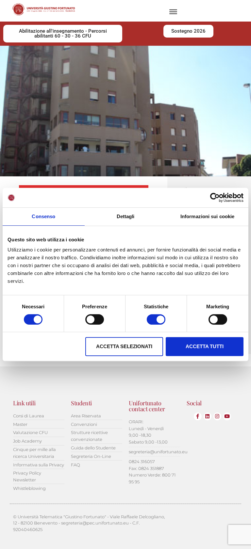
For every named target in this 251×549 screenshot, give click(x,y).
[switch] (94, 319)
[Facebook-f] (198, 416)
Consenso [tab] (43, 216)
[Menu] (173, 11)
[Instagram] (217, 416)
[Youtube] (227, 416)
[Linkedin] (207, 416)
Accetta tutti (205, 346)
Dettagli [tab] (126, 216)
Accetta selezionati (124, 346)
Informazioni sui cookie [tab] (207, 216)
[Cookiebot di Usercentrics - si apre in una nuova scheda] (214, 197)
